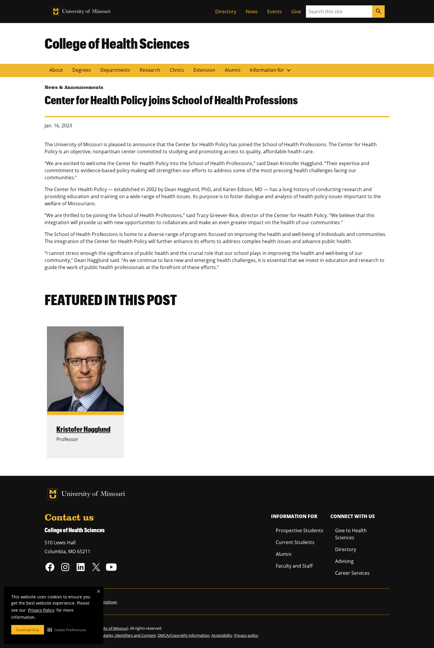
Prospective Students (299, 530)
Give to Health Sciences (351, 534)
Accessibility (221, 635)
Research (150, 70)
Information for (271, 70)
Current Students (295, 542)
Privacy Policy (41, 610)
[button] (66, 629)
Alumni (232, 70)
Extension (204, 70)
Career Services (352, 573)
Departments (115, 70)
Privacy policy (246, 635)
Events (274, 11)
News (252, 11)
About (56, 70)
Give (296, 11)
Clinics (177, 70)
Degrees (81, 70)
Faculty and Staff (294, 566)
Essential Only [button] (27, 629)
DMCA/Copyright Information (184, 635)
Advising (344, 561)
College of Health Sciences (117, 43)
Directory (225, 11)
